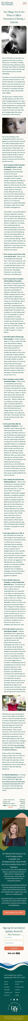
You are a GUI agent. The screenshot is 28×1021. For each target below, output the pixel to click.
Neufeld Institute (11, 777)
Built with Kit (14, 953)
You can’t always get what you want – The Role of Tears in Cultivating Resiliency (13, 748)
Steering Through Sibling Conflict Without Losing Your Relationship (20, 805)
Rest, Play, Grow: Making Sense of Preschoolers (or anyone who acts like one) (13, 782)
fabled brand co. (18, 1018)
